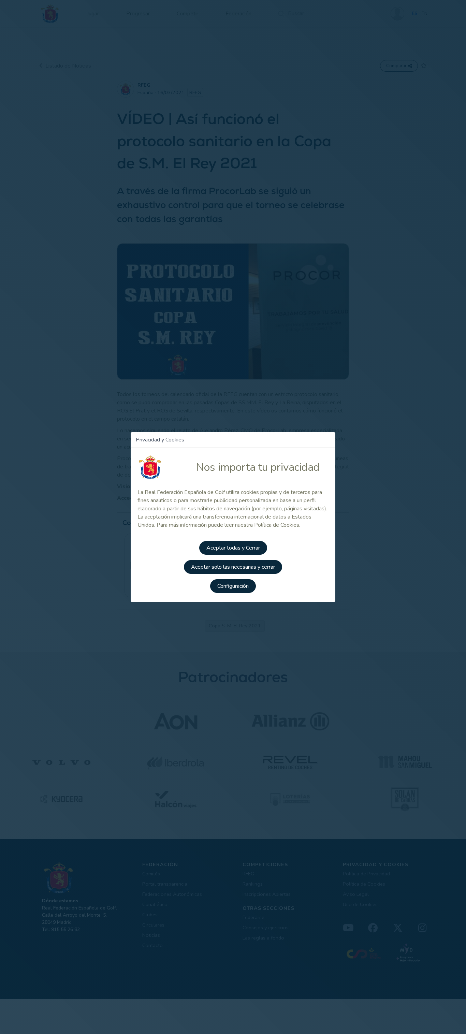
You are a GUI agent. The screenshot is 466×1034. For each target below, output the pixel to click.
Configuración (233, 586)
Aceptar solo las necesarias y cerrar (233, 567)
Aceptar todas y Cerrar (233, 548)
